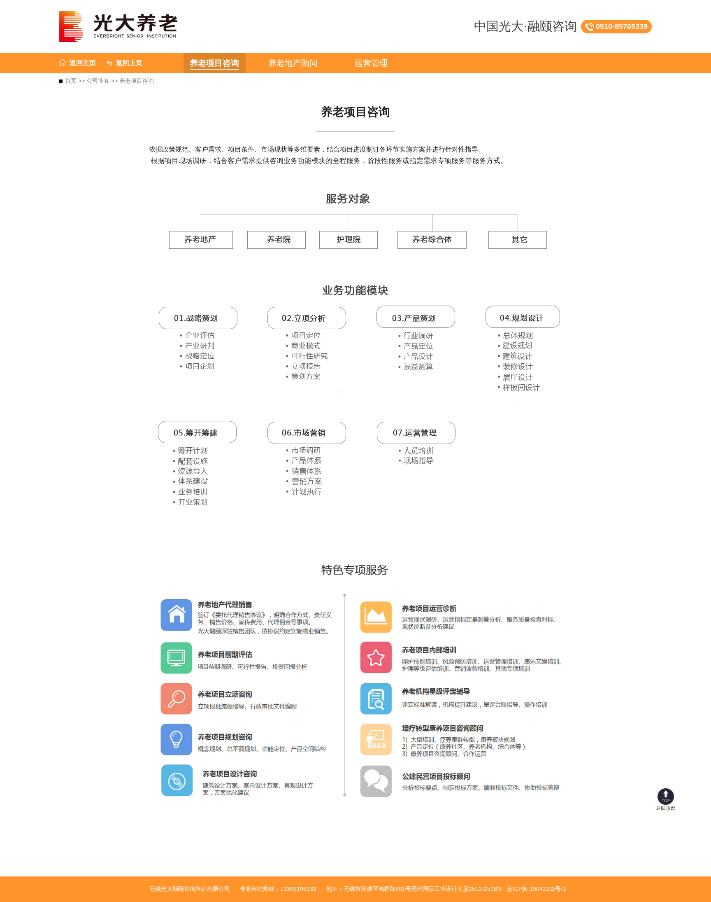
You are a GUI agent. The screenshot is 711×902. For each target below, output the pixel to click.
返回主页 (83, 62)
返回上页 (129, 62)
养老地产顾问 (293, 63)
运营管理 (371, 63)
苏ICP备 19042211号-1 (536, 889)
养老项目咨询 (214, 63)
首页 (71, 80)
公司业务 (97, 80)
